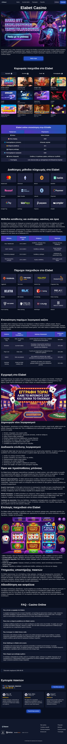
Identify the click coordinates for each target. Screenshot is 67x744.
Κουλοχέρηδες (57, 73)
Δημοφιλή (7, 73)
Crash (40, 73)
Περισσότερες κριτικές (33, 711)
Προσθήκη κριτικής (57, 686)
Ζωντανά (24, 73)
